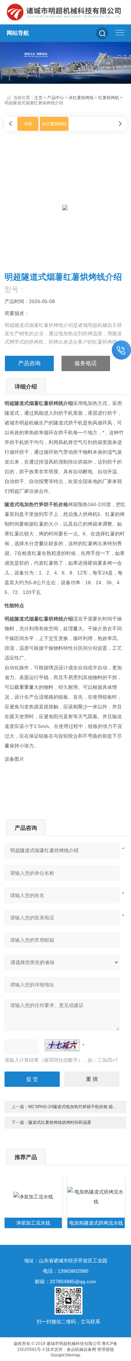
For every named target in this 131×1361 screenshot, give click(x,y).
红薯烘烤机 (108, 97)
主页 (38, 97)
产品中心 (55, 97)
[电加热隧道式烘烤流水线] (96, 1197)
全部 (28, 123)
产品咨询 (29, 363)
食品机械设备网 (81, 1349)
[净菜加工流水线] (33, 1197)
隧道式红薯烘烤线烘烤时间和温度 (59, 1122)
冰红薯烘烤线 (81, 97)
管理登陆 (105, 1349)
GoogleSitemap (65, 1355)
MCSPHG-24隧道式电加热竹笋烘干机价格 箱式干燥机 (79, 1106)
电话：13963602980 (65, 1271)
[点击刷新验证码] (62, 1045)
